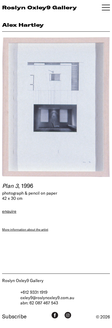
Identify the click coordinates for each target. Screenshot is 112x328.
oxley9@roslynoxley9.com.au (47, 297)
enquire (9, 211)
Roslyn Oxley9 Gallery (22, 280)
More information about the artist (25, 229)
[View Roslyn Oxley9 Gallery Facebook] (55, 315)
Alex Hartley (23, 25)
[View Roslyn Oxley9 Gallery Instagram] (68, 315)
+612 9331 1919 (33, 292)
